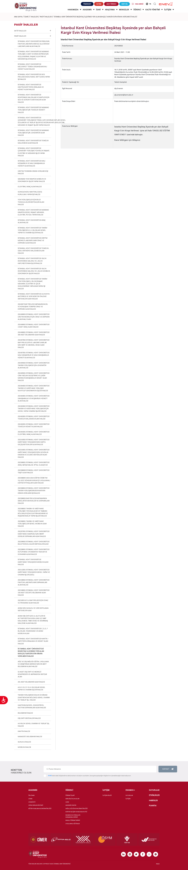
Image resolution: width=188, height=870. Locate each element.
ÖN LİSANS (31, 795)
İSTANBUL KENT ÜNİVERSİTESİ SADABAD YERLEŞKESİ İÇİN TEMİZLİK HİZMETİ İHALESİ (33, 109)
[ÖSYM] (105, 839)
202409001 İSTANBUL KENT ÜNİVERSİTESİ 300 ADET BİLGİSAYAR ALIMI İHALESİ (33, 333)
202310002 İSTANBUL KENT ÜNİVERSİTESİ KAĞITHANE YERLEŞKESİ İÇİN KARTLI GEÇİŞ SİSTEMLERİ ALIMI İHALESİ (33, 442)
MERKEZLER (124, 10)
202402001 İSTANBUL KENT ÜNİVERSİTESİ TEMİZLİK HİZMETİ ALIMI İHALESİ (33, 425)
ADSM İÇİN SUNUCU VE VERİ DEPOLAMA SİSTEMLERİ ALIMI (33, 609)
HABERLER (153, 800)
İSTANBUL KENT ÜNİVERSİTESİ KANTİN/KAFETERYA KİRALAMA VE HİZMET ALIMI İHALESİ (31, 87)
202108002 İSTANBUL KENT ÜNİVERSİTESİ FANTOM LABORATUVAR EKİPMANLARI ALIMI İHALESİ (33, 582)
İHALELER (34, 17)
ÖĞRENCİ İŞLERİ (70, 795)
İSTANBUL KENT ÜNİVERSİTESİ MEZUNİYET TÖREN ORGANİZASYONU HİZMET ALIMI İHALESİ (32, 66)
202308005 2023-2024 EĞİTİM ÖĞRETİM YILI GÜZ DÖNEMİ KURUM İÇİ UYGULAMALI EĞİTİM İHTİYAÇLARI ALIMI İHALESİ (34, 480)
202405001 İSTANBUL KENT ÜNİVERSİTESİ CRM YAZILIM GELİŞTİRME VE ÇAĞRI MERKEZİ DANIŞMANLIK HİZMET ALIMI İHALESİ (33, 377)
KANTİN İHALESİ (24, 731)
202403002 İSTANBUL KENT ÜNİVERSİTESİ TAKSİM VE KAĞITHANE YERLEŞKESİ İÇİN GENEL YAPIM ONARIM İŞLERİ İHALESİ (33, 408)
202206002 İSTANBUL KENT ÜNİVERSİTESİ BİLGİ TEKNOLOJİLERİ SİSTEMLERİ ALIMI (33, 542)
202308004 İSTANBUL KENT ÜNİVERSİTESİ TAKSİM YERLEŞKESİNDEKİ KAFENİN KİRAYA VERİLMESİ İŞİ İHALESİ (33, 490)
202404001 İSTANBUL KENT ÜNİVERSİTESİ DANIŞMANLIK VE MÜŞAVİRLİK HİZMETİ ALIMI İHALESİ (33, 398)
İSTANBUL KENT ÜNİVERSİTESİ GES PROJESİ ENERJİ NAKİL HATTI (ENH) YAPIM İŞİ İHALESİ (34, 76)
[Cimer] (39, 839)
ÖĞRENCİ (137, 10)
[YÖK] (83, 839)
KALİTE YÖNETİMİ (152, 10)
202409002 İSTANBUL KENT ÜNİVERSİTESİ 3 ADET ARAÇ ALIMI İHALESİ (33, 325)
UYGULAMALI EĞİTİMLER (72, 823)
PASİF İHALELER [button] (20, 36)
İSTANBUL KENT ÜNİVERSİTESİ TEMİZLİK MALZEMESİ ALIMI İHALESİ (33, 141)
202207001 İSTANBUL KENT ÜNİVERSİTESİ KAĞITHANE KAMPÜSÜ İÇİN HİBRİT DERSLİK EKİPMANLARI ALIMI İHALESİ (33, 533)
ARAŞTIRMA (110, 10)
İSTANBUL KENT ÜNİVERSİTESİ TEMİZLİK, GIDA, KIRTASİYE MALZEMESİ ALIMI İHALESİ (33, 250)
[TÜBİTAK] (127, 839)
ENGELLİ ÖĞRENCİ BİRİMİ (72, 820)
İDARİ (98, 10)
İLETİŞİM (168, 10)
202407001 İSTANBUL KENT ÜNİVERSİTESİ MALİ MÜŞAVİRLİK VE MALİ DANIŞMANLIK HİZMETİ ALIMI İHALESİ (33, 355)
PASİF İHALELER (46, 17)
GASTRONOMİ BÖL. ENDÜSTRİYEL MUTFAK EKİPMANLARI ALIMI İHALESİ (32, 706)
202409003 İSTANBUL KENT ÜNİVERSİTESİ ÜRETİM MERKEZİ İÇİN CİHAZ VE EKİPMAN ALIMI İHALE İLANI (33, 316)
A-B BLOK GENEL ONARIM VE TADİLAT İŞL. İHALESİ (34, 724)
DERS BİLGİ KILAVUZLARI (72, 799)
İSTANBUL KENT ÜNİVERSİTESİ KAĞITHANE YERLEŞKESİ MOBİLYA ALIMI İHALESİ (33, 561)
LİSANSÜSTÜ (31, 802)
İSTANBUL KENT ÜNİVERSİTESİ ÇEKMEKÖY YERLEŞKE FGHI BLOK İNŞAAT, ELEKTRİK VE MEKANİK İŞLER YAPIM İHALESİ (33, 152)
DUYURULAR (129, 795)
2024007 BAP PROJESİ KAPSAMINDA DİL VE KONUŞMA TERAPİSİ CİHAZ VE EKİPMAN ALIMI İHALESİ (33, 306)
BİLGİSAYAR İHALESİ (25, 713)
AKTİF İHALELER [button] (20, 31)
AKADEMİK (87, 10)
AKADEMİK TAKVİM (70, 805)
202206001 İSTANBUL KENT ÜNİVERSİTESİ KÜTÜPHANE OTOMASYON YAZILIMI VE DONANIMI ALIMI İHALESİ (33, 551)
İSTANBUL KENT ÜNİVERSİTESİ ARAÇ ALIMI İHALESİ (32, 221)
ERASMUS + (130, 790)
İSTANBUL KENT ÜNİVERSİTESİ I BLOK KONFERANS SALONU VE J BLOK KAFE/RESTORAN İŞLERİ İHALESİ (32, 260)
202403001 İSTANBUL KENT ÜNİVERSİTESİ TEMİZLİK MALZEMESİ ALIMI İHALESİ (33, 417)
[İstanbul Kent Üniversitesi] (25, 7)
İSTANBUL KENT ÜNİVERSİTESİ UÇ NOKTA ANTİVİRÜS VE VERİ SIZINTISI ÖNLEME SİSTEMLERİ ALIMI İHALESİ (33, 296)
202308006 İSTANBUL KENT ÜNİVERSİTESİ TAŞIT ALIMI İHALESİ (33, 471)
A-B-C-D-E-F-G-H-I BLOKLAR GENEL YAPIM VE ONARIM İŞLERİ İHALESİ (31, 688)
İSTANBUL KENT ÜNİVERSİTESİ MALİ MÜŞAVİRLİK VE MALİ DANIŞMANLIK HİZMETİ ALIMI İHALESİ (31, 163)
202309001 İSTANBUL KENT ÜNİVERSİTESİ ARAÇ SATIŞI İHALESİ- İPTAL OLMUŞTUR (33, 463)
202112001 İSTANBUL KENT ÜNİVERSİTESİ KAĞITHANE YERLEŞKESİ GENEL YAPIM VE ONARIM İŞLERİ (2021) (34, 572)
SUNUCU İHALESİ (24, 742)
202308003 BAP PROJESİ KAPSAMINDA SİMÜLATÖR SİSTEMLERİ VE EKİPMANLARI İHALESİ (33, 500)
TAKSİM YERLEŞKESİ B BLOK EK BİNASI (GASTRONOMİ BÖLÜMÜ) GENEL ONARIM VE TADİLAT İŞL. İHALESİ (34, 697)
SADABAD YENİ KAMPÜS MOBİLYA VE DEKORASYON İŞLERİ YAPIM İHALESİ (32, 180)
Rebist (158, 864)
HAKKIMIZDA (73, 10)
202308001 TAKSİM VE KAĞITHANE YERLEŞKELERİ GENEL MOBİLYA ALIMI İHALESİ (32, 523)
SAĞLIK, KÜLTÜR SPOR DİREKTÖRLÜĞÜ (76, 808)
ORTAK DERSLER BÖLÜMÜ (35, 805)
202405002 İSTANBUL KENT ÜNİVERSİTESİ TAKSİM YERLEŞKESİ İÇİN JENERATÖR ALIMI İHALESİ (33, 365)
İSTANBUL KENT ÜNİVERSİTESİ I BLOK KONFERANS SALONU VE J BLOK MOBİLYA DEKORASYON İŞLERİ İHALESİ (34, 271)
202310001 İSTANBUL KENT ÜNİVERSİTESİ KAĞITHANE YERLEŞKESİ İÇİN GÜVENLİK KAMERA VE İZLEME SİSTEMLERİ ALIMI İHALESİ (33, 453)
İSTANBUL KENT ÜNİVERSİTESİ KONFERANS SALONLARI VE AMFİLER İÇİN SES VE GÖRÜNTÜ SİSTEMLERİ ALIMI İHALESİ (33, 98)
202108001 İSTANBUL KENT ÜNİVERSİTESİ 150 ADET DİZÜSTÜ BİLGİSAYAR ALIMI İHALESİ (33, 592)
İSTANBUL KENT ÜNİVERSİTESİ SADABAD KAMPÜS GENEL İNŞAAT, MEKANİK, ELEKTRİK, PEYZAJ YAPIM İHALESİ (33, 212)
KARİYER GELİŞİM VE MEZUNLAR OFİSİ (76, 812)
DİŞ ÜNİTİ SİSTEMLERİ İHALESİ (29, 718)
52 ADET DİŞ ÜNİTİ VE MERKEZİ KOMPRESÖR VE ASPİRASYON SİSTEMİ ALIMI (32, 674)
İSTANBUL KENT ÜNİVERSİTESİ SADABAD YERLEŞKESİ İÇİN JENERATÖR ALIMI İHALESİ (33, 132)
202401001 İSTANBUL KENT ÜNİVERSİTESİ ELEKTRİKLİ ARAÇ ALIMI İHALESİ (33, 433)
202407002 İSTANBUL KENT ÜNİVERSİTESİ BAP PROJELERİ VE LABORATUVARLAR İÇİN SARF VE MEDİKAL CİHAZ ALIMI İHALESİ (33, 343)
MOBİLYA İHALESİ (24, 747)
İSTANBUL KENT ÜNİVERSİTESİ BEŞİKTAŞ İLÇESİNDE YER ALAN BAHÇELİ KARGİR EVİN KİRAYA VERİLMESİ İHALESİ (95, 17)
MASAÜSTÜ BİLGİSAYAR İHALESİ (30, 736)
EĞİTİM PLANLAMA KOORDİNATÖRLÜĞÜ (39, 808)
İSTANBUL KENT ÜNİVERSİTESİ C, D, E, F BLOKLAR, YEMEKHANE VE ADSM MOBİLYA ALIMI (33, 630)
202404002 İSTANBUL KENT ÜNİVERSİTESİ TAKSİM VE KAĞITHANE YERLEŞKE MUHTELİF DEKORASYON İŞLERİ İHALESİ (33, 388)
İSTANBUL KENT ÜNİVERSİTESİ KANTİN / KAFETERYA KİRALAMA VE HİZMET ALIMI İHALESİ (33, 641)
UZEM (67, 802)
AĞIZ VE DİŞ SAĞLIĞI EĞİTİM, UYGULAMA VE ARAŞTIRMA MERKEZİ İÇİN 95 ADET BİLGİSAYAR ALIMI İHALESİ (33, 663)
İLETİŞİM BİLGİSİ (107, 795)
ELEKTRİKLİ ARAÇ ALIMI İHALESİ (29, 186)
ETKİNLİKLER (154, 795)
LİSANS (30, 799)
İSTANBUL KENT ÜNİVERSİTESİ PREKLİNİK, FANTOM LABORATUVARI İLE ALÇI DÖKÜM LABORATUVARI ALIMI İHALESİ (34, 43)
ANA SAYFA (18, 17)
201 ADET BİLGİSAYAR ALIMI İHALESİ (31, 682)
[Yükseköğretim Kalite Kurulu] (149, 839)
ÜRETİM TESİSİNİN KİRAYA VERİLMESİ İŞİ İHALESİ (33, 172)
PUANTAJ (152, 806)
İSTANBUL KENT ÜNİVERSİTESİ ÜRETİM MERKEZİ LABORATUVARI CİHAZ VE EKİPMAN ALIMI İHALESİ (32, 240)
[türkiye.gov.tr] (61, 839)
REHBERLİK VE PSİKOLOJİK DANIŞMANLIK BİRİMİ (72, 816)
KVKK (50, 776)
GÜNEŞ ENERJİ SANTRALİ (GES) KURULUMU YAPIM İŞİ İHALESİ (30, 193)
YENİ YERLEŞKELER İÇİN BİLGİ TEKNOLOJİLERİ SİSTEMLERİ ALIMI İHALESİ (31, 202)
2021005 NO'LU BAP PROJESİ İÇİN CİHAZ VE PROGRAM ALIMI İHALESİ (33, 601)
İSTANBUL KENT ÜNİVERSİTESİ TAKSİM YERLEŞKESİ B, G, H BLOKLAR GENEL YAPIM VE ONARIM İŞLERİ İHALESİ (32, 230)
